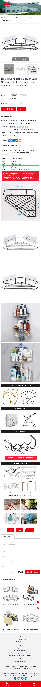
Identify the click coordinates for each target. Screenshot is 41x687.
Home (6, 18)
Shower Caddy (21, 18)
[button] (38, 69)
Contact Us (16, 668)
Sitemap (29, 676)
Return (30, 530)
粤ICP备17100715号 (19, 676)
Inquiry (21, 109)
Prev (10, 530)
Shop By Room (23, 666)
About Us (33, 666)
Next (19, 530)
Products (12, 18)
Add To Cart (10, 109)
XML (34, 676)
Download (25, 668)
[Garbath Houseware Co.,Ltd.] (6, 5)
